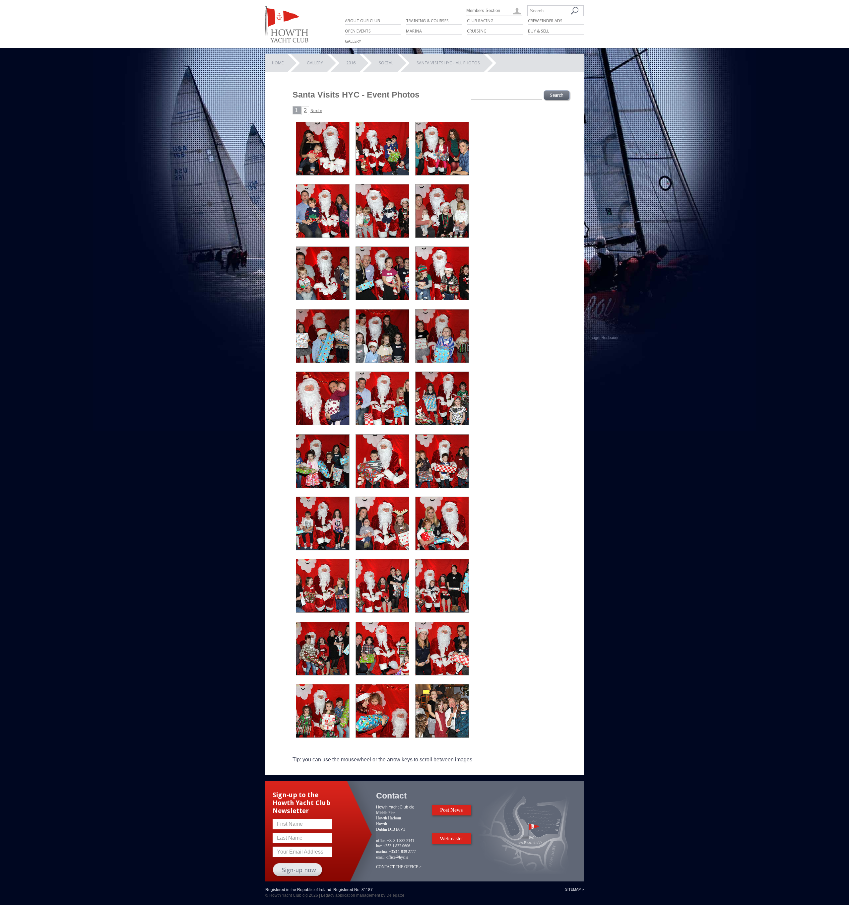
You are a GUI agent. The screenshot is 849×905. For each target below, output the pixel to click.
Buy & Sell (538, 31)
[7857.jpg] (382, 736)
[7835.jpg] (442, 361)
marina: (382, 851)
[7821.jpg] (442, 173)
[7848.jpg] (323, 548)
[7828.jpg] (323, 298)
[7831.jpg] (323, 361)
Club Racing (480, 20)
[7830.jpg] (382, 361)
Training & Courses (427, 20)
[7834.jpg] (382, 298)
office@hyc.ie (397, 857)
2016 (351, 62)
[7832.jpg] (442, 298)
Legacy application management (350, 895)
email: (380, 857)
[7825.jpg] (323, 236)
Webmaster (451, 838)
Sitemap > (574, 889)
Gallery (353, 41)
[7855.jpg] (442, 673)
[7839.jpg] (442, 423)
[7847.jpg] (382, 548)
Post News (451, 810)
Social (386, 62)
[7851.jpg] (323, 673)
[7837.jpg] (323, 423)
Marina (414, 31)
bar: (379, 846)
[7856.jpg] (323, 736)
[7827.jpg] (442, 236)
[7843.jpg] (442, 486)
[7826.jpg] (382, 236)
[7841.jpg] (323, 486)
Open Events (358, 31)
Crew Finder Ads (545, 20)
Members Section (483, 10)
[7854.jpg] (382, 673)
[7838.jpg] (382, 423)
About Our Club (362, 20)
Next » (316, 110)
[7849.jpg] (382, 611)
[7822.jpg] (323, 173)
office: (381, 840)
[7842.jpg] (382, 486)
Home (278, 62)
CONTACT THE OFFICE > (399, 867)
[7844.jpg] (442, 548)
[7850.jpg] (442, 611)
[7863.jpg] (442, 736)
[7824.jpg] (382, 173)
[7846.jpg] (323, 611)
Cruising (477, 31)
